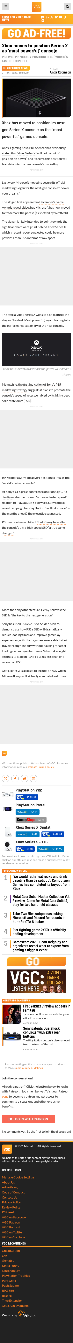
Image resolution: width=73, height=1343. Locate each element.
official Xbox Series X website (27, 314)
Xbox (5, 148)
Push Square (10, 1285)
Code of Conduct (13, 1192)
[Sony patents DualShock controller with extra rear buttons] (11, 1036)
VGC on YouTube (13, 1237)
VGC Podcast (11, 1227)
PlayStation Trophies (16, 1275)
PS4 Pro (32, 656)
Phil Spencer (37, 148)
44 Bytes (27, 1314)
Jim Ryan (8, 497)
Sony (22, 477)
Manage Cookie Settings (18, 1177)
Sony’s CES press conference (25, 491)
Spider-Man (48, 624)
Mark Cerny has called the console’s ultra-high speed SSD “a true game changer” (34, 527)
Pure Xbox (9, 1280)
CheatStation (11, 1250)
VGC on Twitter (12, 1232)
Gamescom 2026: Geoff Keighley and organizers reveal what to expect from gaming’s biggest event (41, 946)
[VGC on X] (51, 17)
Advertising (10, 1187)
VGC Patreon (11, 1222)
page (5, 1096)
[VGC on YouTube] (60, 17)
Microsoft (22, 182)
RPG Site (8, 1290)
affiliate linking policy (41, 766)
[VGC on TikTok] (65, 17)
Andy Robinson (60, 72)
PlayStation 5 (25, 502)
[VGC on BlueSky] (56, 17)
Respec (6, 1295)
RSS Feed (8, 1212)
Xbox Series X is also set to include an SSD (29, 670)
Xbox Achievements (15, 1305)
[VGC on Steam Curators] (42, 20)
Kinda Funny (10, 1265)
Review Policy (11, 1207)
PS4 (24, 624)
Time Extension (12, 1300)
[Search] (67, 6)
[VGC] (36, 7)
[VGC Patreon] (42, 17)
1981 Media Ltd (26, 1146)
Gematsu (8, 1260)
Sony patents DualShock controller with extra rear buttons (41, 1032)
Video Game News (17, 68)
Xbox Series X (26, 153)
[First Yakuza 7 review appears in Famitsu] (11, 1014)
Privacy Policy (11, 1202)
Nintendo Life (11, 1270)
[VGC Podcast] (47, 17)
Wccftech (60, 213)
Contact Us (9, 1197)
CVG (5, 1255)
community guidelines (29, 1067)
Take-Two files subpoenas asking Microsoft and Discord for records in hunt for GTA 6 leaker (39, 918)
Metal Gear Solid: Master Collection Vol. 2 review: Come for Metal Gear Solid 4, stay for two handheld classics (41, 901)
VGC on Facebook (14, 1217)
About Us (8, 1182)
